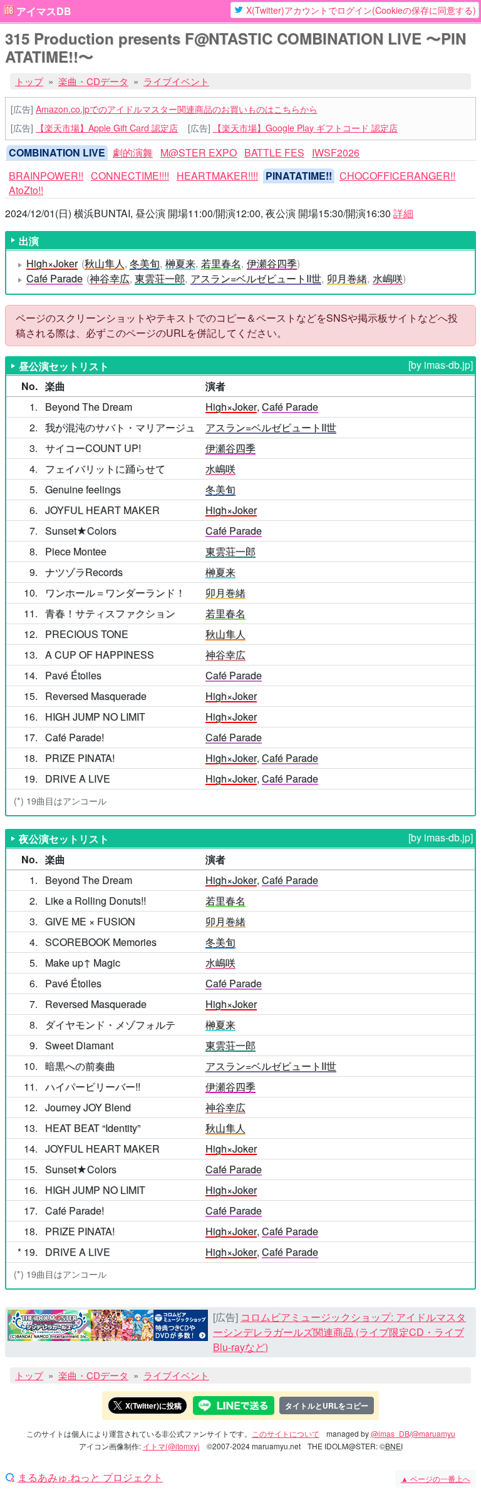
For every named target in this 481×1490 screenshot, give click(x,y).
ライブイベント (176, 81)
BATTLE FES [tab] (274, 152)
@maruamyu (433, 1433)
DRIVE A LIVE (77, 778)
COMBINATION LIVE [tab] (57, 152)
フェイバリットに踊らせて (105, 468)
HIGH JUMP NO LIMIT (95, 716)
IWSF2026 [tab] (335, 152)
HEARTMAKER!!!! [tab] (217, 175)
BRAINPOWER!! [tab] (46, 175)
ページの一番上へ (435, 1478)
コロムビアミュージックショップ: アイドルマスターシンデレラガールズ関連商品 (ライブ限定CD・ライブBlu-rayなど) (339, 1332)
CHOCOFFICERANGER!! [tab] (397, 175)
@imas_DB (390, 1433)
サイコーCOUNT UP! (93, 448)
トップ (29, 81)
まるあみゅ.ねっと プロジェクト (90, 1477)
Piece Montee (75, 551)
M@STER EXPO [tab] (198, 152)
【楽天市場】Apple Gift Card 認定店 (107, 127)
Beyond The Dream (88, 406)
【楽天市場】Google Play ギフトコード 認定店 (305, 127)
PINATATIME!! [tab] (299, 175)
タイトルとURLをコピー (326, 1405)
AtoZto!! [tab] (26, 190)
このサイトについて (285, 1433)
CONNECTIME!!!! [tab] (130, 175)
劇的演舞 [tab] (133, 152)
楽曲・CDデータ (93, 81)
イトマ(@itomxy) (171, 1446)
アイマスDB (43, 11)
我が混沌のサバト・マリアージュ (120, 427)
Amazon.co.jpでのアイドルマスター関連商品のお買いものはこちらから (177, 109)
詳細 (403, 213)
